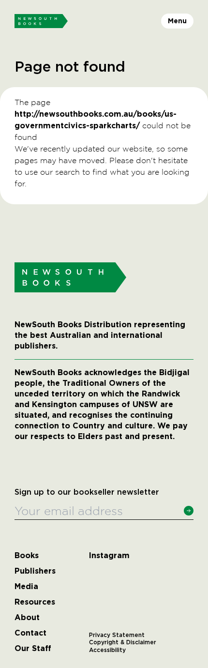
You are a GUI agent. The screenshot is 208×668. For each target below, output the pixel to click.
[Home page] (41, 21)
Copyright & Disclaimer (122, 642)
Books (27, 556)
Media (26, 587)
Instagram (109, 556)
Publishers (35, 571)
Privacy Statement (117, 635)
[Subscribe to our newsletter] (188, 511)
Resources (35, 602)
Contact (30, 633)
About (27, 617)
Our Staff (33, 648)
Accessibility (107, 650)
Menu (177, 20)
